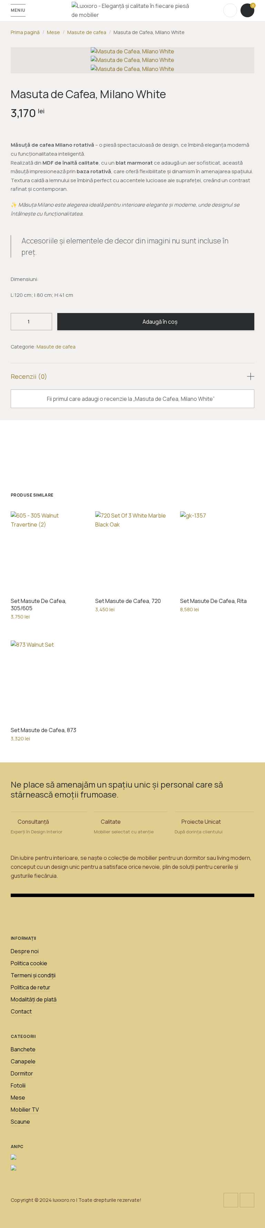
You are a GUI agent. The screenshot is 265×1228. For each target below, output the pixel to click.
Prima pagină (25, 32)
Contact (21, 1011)
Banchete (23, 1049)
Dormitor (22, 1073)
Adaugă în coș (160, 321)
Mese (53, 32)
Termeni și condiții (33, 975)
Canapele (23, 1061)
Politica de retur (30, 987)
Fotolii (18, 1085)
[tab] (133, 376)
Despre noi (25, 951)
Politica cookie (29, 963)
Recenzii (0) (29, 376)
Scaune (20, 1121)
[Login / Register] (230, 10)
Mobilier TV (25, 1109)
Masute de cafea (86, 32)
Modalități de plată (34, 999)
